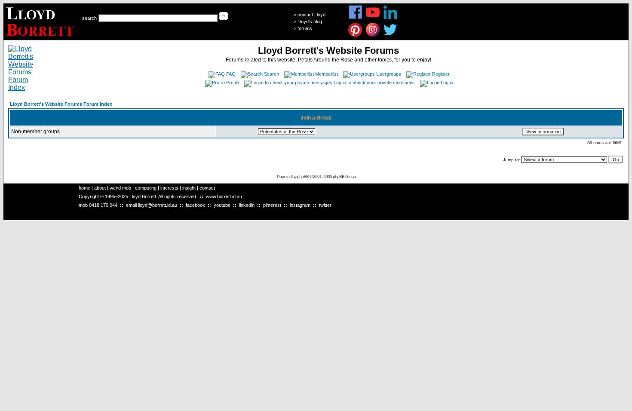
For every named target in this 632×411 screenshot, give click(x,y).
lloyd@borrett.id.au (157, 205)
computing (145, 187)
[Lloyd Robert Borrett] (41, 37)
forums (305, 28)
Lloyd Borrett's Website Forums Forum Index (61, 104)
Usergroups (388, 74)
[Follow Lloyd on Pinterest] (355, 35)
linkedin (247, 205)
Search (271, 74)
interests (169, 187)
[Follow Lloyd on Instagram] (373, 35)
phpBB (303, 176)
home (84, 187)
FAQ (231, 74)
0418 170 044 (103, 205)
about (100, 187)
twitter (325, 205)
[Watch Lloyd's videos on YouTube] (373, 17)
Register (441, 74)
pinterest (272, 205)
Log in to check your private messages (374, 82)
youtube (222, 205)
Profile (232, 82)
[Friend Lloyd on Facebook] (355, 17)
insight (189, 187)
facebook (195, 205)
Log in (447, 82)
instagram (300, 205)
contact (207, 187)
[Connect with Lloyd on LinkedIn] (391, 17)
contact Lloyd (311, 14)
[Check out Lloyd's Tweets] (391, 35)
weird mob (120, 187)
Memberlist (326, 74)
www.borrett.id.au (224, 196)
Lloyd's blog (310, 21)
